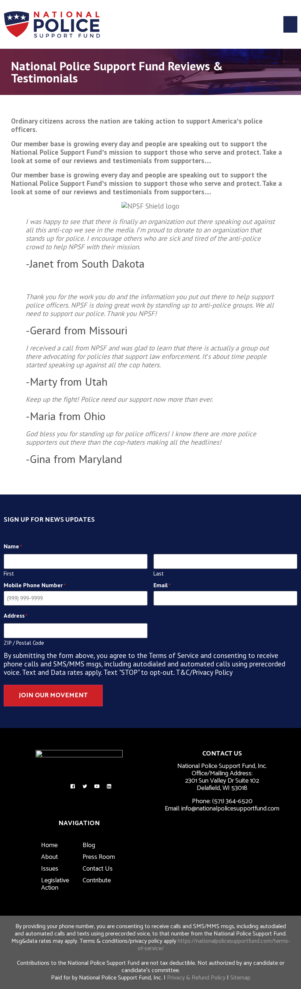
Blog (89, 845)
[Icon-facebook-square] (73, 786)
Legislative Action (55, 884)
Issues (49, 868)
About (49, 857)
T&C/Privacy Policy (204, 672)
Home (49, 845)
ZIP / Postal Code (24, 642)
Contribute (97, 880)
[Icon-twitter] (85, 786)
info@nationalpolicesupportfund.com (230, 808)
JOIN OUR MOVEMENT (53, 695)
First (9, 573)
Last (158, 573)
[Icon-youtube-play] (97, 786)
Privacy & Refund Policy (196, 978)
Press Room (99, 857)
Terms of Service (174, 655)
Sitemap (240, 978)
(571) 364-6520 (232, 801)
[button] (290, 24)
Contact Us (98, 868)
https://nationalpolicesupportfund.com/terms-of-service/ (214, 944)
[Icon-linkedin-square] (109, 786)
